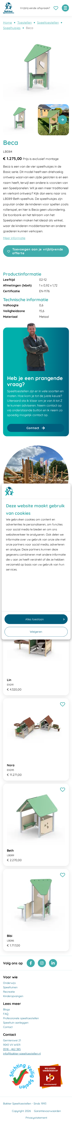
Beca (29, 28)
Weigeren (36, 631)
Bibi (9, 936)
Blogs (6, 1009)
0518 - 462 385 (12, 1049)
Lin (9, 680)
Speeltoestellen (48, 22)
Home (7, 22)
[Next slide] (62, 119)
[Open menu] (65, 7)
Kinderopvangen (13, 996)
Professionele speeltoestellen (21, 1018)
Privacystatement (36, 1117)
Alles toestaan (34, 619)
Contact (8, 1027)
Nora (10, 765)
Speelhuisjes (12, 28)
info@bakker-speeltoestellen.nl (22, 1053)
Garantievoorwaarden (47, 1111)
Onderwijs (9, 983)
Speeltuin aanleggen (15, 1022)
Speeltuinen (10, 987)
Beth (10, 850)
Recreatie (9, 991)
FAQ (5, 1014)
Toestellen (24, 22)
